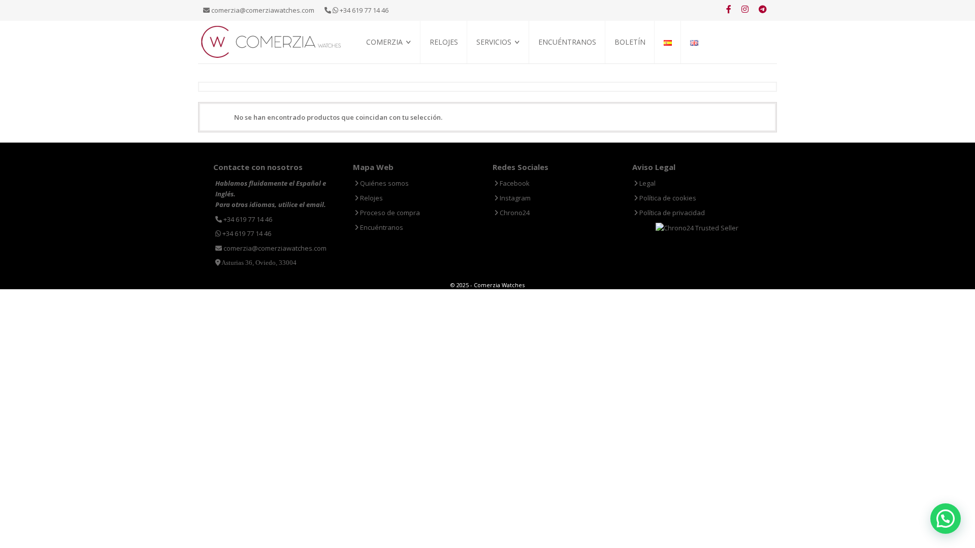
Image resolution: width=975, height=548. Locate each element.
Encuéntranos (567, 42)
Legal (647, 183)
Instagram (514, 197)
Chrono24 (514, 212)
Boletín (629, 42)
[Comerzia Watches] (271, 41)
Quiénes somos (389, 64)
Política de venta (393, 76)
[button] (945, 518)
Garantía (491, 76)
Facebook (514, 183)
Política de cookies (667, 197)
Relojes (444, 42)
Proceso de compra (507, 64)
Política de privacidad (671, 212)
